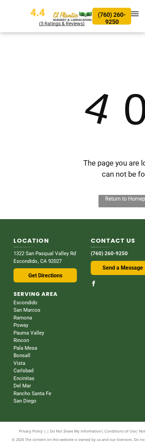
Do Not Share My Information (76, 431)
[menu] (135, 14)
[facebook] (93, 284)
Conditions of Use (120, 431)
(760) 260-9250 (109, 253)
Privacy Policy (31, 431)
